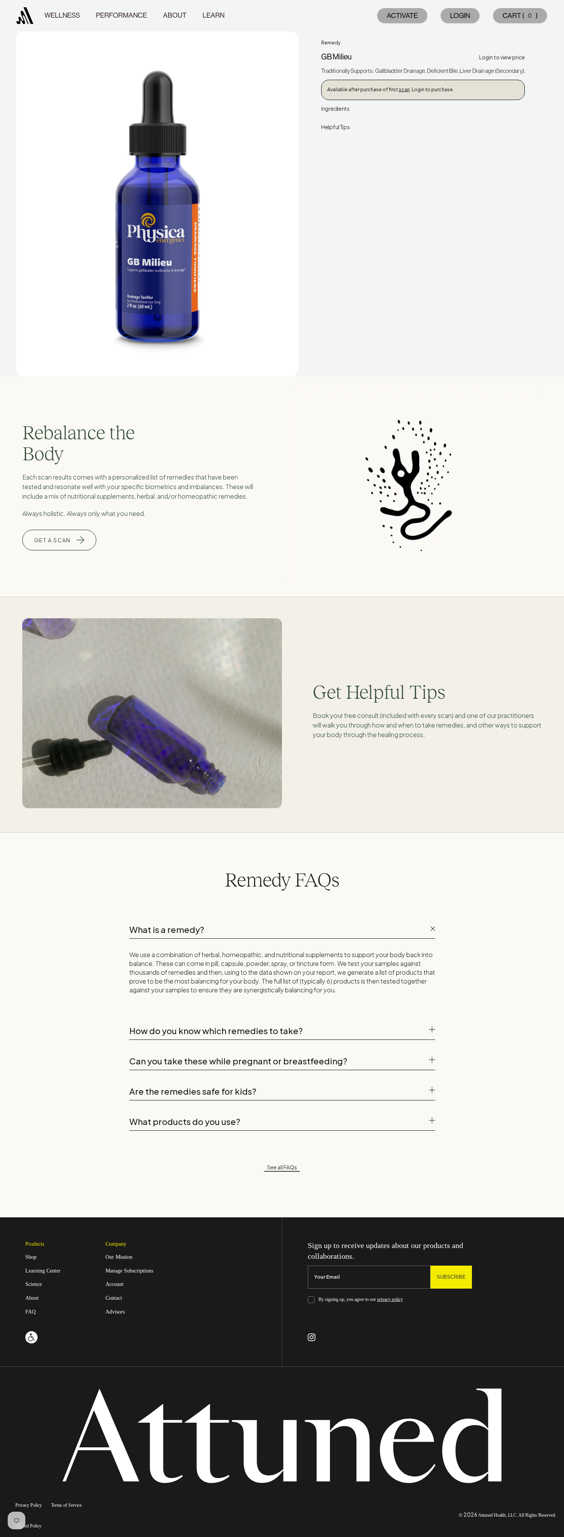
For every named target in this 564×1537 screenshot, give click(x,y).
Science (33, 1284)
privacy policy (390, 1299)
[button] (518, 16)
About (32, 1298)
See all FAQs (282, 1167)
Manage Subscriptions (129, 1271)
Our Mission (119, 1257)
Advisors (115, 1312)
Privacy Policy (28, 1505)
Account (115, 1284)
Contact (114, 1298)
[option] (157, 203)
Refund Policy (28, 1526)
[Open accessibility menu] (31, 1337)
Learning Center (43, 1271)
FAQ (30, 1312)
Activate (402, 16)
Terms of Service (66, 1505)
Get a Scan (52, 540)
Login (460, 16)
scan (404, 89)
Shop (30, 1257)
